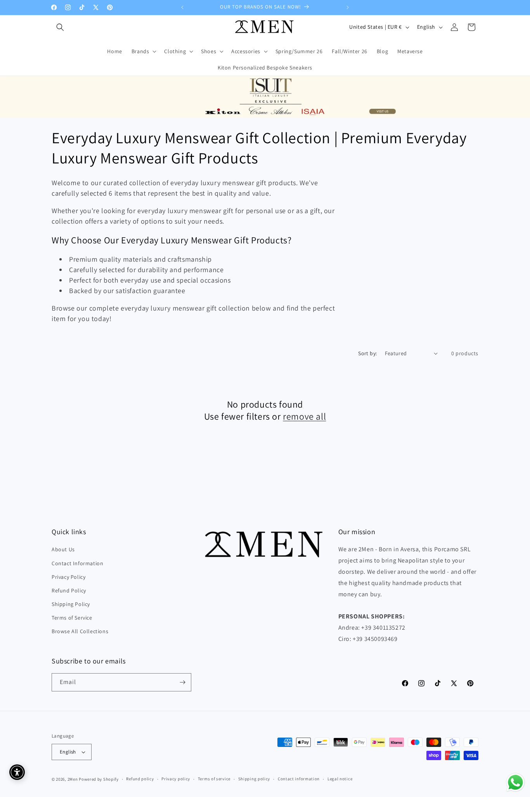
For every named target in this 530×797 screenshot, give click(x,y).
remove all (304, 416)
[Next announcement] (347, 7)
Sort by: (367, 353)
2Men (73, 779)
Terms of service (214, 778)
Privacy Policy (68, 576)
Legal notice (339, 778)
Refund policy (140, 778)
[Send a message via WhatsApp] (515, 782)
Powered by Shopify (99, 779)
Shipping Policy (71, 604)
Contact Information (77, 563)
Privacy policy (175, 778)
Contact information (299, 778)
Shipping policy (254, 778)
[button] (60, 27)
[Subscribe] (182, 682)
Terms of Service (72, 617)
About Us (63, 549)
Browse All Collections (80, 631)
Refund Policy (69, 590)
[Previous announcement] (182, 7)
